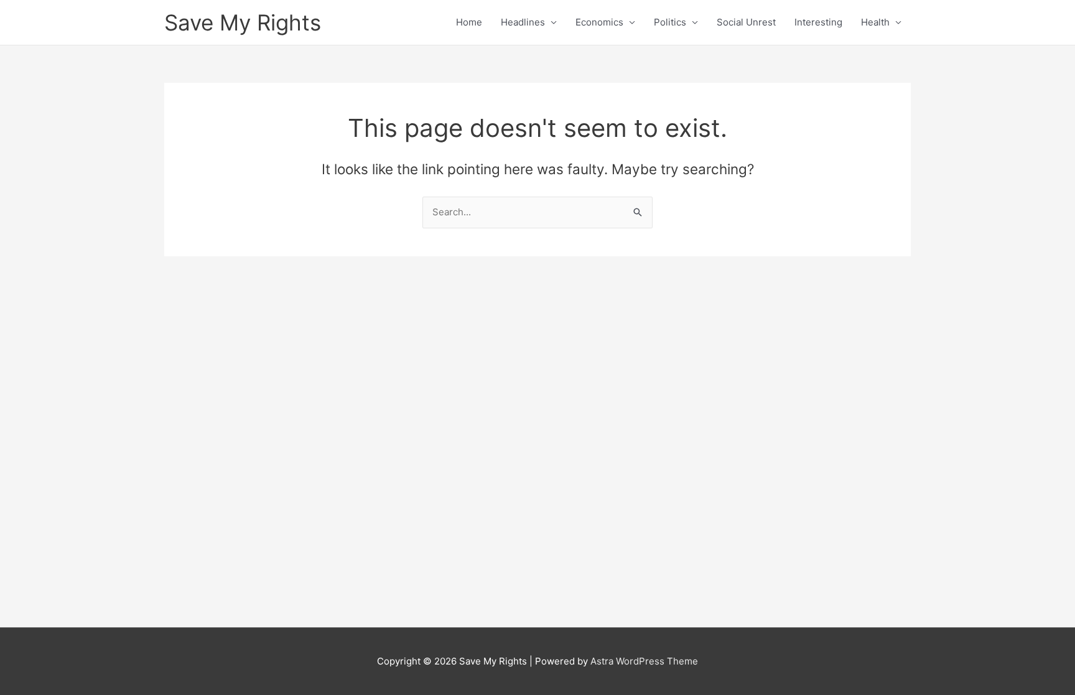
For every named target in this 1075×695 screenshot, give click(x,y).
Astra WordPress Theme (644, 661)
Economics (599, 22)
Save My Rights (242, 22)
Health (875, 22)
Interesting (818, 22)
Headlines (523, 22)
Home (469, 22)
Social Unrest (746, 22)
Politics (670, 22)
